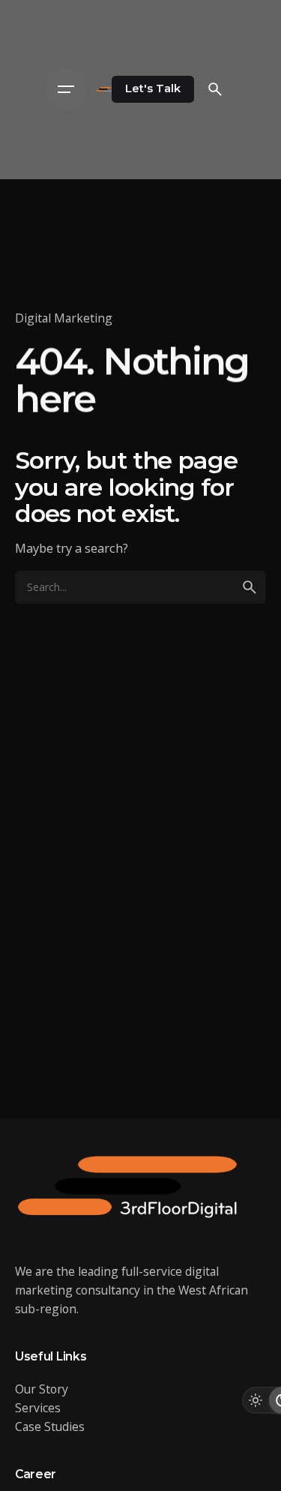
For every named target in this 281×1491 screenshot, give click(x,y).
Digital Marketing (63, 318)
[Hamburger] (66, 89)
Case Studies (50, 1426)
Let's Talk (153, 88)
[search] (249, 587)
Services (38, 1408)
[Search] (215, 89)
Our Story (41, 1389)
